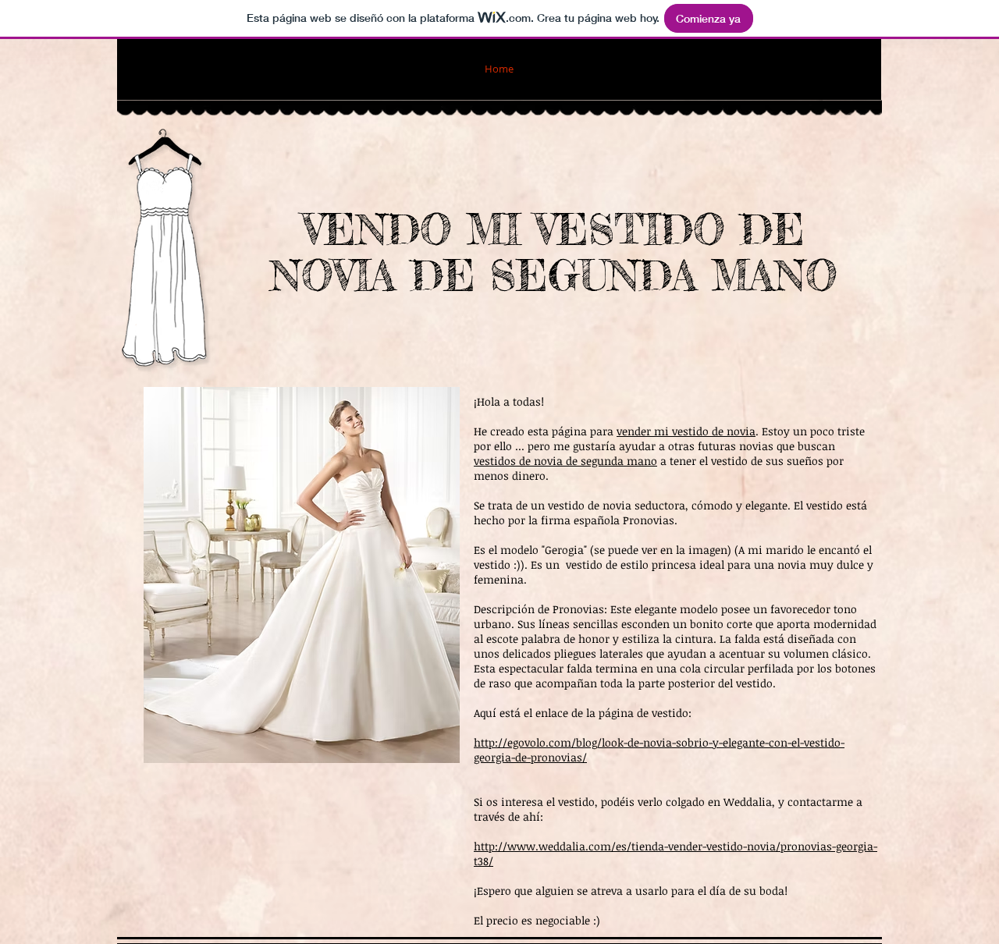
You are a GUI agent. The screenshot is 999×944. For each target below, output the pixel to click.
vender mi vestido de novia (686, 431)
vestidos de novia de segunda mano (565, 460)
